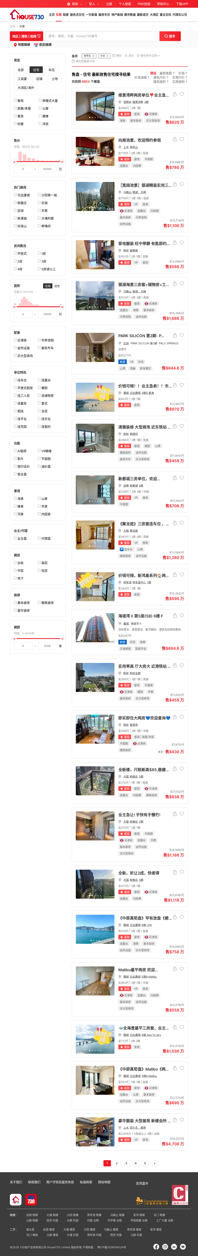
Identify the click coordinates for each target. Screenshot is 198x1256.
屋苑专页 (104, 14)
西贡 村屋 (52, 1220)
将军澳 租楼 (94, 1215)
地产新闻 (117, 14)
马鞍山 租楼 (117, 1215)
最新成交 (142, 14)
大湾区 (154, 14)
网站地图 (104, 1182)
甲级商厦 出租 (139, 1220)
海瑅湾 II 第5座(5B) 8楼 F (140, 616)
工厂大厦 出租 (164, 1220)
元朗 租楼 (32, 1220)
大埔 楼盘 (69, 1229)
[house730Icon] (15, 1200)
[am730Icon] (29, 1200)
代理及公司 (179, 14)
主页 (52, 14)
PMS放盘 (144, 4)
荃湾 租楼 (139, 1215)
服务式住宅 (77, 14)
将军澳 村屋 (94, 1234)
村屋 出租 (93, 1220)
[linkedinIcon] (174, 1247)
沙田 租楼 (73, 1215)
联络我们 (34, 1182)
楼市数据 (130, 14)
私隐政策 (86, 1182)
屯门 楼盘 (32, 1234)
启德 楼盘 (49, 1229)
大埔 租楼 (52, 1215)
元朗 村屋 (73, 1220)
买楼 (59, 14)
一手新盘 (91, 14)
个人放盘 (125, 4)
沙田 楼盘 (89, 1229)
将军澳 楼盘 (134, 1229)
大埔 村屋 (73, 1234)
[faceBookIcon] (156, 1247)
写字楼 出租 (115, 1220)
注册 (109, 4)
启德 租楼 (32, 1215)
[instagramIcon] (165, 1247)
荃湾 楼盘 (156, 1229)
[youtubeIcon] (183, 1247)
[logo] (27, 14)
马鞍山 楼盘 (111, 1229)
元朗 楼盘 (52, 1234)
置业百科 (165, 14)
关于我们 (16, 1182)
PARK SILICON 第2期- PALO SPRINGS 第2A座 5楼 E (151, 336)
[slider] (38, 161)
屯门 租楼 (159, 1215)
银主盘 (30, 1229)
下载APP (182, 4)
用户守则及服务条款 (60, 1182)
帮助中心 (163, 4)
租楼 (66, 14)
